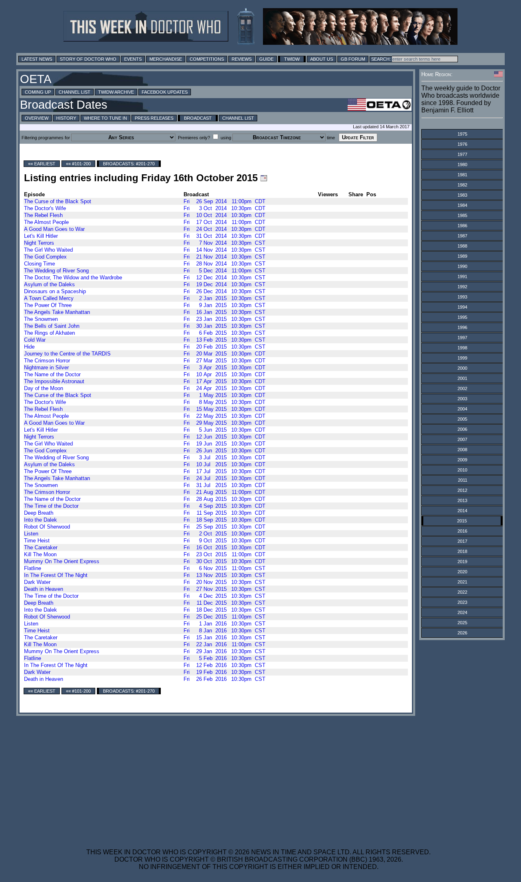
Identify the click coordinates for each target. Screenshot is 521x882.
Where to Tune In (105, 118)
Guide (266, 59)
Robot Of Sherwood (47, 527)
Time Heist (37, 541)
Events (133, 59)
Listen (31, 534)
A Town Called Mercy (49, 298)
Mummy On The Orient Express (61, 561)
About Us (321, 59)
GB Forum (353, 59)
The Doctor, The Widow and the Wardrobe (73, 277)
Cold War (35, 340)
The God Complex (45, 257)
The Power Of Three (48, 305)
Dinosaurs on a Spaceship (55, 291)
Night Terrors (39, 243)
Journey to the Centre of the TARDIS (67, 354)
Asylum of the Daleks (49, 284)
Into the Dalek (40, 520)
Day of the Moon (43, 388)
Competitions (207, 59)
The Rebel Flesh (43, 215)
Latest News (37, 59)
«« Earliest (41, 163)
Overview (36, 118)
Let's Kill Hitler (41, 236)
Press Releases (154, 118)
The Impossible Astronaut (54, 381)
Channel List (74, 92)
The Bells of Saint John (51, 326)
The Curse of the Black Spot (57, 201)
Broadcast (198, 118)
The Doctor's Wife (45, 208)
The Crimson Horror (47, 361)
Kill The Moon (40, 554)
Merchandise (165, 59)
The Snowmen (41, 319)
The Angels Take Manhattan (57, 312)
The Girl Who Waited (48, 250)
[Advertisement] (258, 777)
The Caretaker (40, 547)
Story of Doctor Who (88, 59)
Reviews (242, 59)
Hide (29, 347)
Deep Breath (38, 513)
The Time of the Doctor (51, 506)
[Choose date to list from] (263, 178)
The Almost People (46, 222)
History (66, 118)
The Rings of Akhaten (49, 333)
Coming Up (38, 92)
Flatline (32, 568)
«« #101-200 (78, 163)
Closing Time (39, 264)
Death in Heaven (43, 589)
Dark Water (37, 582)
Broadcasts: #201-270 (129, 163)
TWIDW (292, 59)
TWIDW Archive (116, 92)
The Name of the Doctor (52, 374)
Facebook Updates (165, 92)
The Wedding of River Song (56, 271)
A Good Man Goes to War (54, 229)
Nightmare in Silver (46, 367)
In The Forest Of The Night (56, 575)
